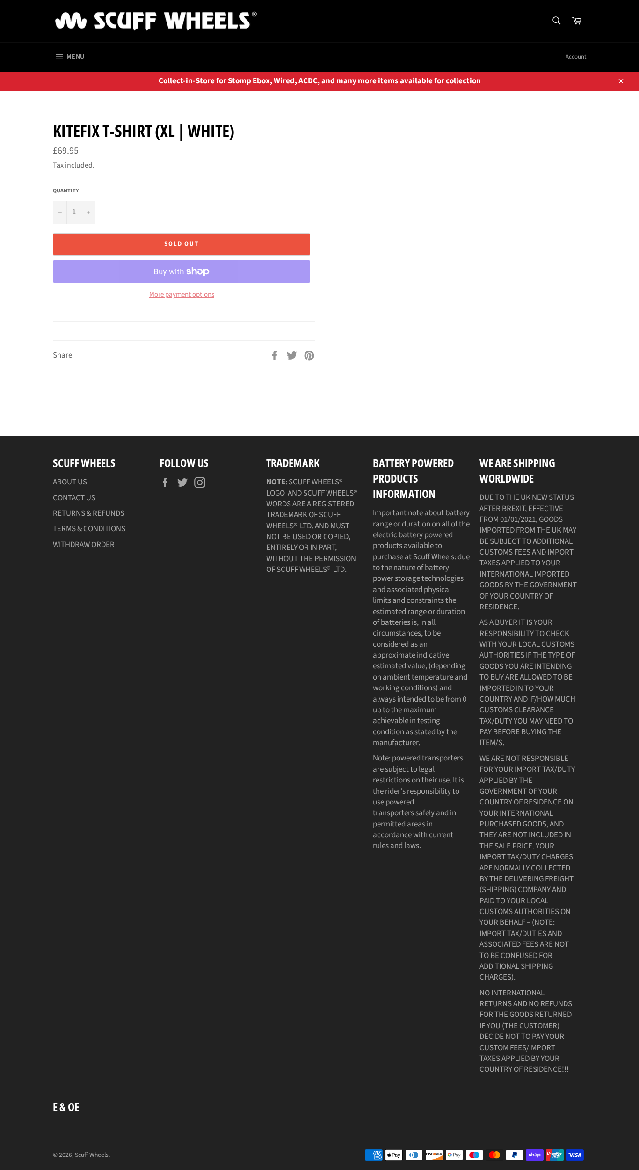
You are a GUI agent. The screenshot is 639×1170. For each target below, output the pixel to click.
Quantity (66, 191)
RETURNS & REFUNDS (88, 513)
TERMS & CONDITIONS (89, 528)
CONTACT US (74, 498)
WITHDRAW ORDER (84, 544)
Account (576, 56)
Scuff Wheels (92, 1154)
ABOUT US (70, 482)
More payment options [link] (181, 295)
